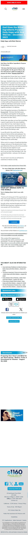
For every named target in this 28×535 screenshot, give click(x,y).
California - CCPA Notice (10, 503)
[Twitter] (20, 309)
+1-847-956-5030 (16, 498)
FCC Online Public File (14, 510)
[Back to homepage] (14, 8)
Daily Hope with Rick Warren (11, 41)
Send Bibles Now (14, 2)
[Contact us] (20, 484)
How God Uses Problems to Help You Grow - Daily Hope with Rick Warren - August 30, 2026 (15, 268)
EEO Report (18, 507)
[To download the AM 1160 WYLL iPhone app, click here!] (21, 299)
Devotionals (7, 353)
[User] (16, 484)
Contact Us (14, 500)
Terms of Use (10, 507)
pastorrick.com (17, 170)
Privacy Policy (22, 503)
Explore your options (13, 317)
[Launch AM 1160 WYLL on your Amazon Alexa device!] (14, 304)
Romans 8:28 (16, 73)
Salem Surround (17, 520)
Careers (24, 520)
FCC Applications (7, 520)
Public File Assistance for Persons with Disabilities (14, 515)
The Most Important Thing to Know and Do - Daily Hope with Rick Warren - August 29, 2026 (15, 274)
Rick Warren (6, 65)
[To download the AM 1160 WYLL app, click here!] (7, 299)
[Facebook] (7, 309)
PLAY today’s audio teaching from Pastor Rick (13, 165)
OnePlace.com (23, 230)
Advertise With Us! (14, 321)
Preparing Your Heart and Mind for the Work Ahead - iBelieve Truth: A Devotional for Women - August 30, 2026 (14, 358)
